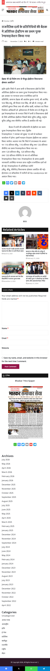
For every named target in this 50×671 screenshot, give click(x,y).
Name (5, 328)
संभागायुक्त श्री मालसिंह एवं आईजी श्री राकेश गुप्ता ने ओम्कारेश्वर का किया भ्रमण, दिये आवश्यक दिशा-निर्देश (37, 278)
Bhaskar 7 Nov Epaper (25, 381)
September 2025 (9, 497)
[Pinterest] (28, 193)
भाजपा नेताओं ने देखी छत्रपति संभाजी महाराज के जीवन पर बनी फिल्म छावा (13, 250)
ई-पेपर (4, 632)
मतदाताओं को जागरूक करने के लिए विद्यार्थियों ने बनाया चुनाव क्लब (12, 277)
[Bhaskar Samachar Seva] (25, 9)
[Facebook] (6, 193)
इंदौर (12, 21)
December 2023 (8, 568)
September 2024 (9, 543)
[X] (11, 193)
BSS (6, 41)
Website (5, 348)
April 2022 (6, 605)
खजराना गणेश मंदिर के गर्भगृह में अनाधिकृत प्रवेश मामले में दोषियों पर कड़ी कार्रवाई (36, 253)
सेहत (3, 653)
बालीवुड (4, 640)
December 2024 (8, 534)
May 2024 (6, 555)
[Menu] (3, 10)
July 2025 (6, 505)
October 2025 (7, 493)
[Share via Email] (6, 198)
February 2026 (8, 476)
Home (6, 21)
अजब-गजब (6, 620)
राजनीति (4, 645)
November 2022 (9, 592)
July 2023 (6, 580)
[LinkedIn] (17, 193)
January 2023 (7, 584)
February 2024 (8, 559)
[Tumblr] (23, 193)
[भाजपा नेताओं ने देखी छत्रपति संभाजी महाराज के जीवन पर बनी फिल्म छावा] (13, 240)
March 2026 (7, 472)
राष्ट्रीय (4, 649)
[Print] (11, 198)
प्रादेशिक (5, 636)
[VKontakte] (39, 193)
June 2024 (6, 551)
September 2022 (9, 601)
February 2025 (8, 526)
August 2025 (7, 501)
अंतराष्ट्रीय (5, 624)
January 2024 (7, 563)
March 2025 (7, 522)
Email (5, 338)
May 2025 (6, 513)
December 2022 (8, 588)
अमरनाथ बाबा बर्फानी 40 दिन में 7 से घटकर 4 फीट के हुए (25, 2)
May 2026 (6, 464)
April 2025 (6, 518)
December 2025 (8, 484)
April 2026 (6, 468)
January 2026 (7, 480)
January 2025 (7, 530)
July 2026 (6, 459)
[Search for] (47, 10)
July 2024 (6, 547)
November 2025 (9, 488)
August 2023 (7, 576)
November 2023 (9, 572)
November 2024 (9, 538)
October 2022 (7, 597)
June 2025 (6, 509)
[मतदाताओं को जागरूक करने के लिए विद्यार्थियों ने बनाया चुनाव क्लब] (13, 268)
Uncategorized (8, 615)
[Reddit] (34, 193)
